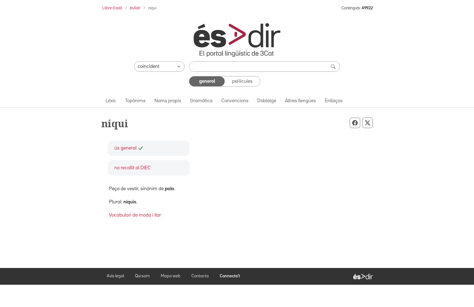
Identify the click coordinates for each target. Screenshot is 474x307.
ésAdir (135, 8)
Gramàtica (201, 101)
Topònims (135, 101)
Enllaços (334, 101)
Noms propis (167, 101)
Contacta (200, 276)
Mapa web (170, 276)
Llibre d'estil (112, 8)
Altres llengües (300, 101)
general (207, 81)
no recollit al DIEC (132, 168)
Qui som (142, 276)
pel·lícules (242, 81)
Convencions (235, 101)
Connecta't (230, 276)
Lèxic (111, 101)
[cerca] (334, 66)
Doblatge (266, 101)
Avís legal (115, 276)
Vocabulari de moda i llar (135, 215)
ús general (125, 148)
